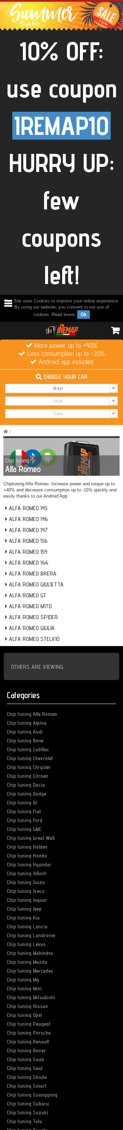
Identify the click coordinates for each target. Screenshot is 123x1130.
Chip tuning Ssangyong (32, 1095)
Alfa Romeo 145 (27, 508)
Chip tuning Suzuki (27, 1112)
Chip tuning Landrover (31, 935)
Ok (83, 314)
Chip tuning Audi (25, 731)
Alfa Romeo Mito (29, 606)
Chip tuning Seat (25, 1068)
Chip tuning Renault (28, 1041)
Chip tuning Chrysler (29, 767)
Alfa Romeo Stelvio (33, 638)
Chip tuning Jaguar (27, 900)
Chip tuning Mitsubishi (31, 997)
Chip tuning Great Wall (30, 838)
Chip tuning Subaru (28, 1103)
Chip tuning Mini (24, 988)
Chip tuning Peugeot (29, 1024)
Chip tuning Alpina (26, 723)
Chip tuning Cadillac (28, 749)
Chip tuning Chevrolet (30, 758)
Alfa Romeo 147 (27, 529)
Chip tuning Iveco (25, 891)
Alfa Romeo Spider (32, 617)
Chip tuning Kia (23, 917)
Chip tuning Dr (22, 802)
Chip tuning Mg (23, 979)
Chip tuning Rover (26, 1050)
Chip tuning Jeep (24, 909)
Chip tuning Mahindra (30, 953)
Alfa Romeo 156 (27, 540)
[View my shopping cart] (114, 330)
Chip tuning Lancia (27, 926)
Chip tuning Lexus (26, 944)
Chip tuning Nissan (27, 1006)
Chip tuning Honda (27, 855)
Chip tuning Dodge (26, 793)
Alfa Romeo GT (26, 595)
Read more (63, 314)
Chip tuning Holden (27, 847)
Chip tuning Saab (25, 1059)
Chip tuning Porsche (29, 1033)
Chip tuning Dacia (26, 785)
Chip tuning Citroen (27, 776)
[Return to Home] (5, 431)
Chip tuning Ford (24, 820)
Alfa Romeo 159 (27, 551)
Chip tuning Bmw (25, 740)
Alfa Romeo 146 (27, 518)
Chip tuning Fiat (24, 811)
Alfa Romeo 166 (27, 562)
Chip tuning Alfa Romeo (32, 714)
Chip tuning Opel (24, 1015)
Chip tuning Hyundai (29, 864)
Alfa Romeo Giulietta (35, 584)
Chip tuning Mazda (27, 962)
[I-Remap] (61, 330)
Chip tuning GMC (24, 829)
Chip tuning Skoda (27, 1077)
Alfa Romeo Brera (31, 573)
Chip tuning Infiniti (26, 873)
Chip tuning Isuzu (26, 882)
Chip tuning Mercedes (30, 971)
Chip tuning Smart (26, 1086)
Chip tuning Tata (24, 1121)
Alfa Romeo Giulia (31, 627)
